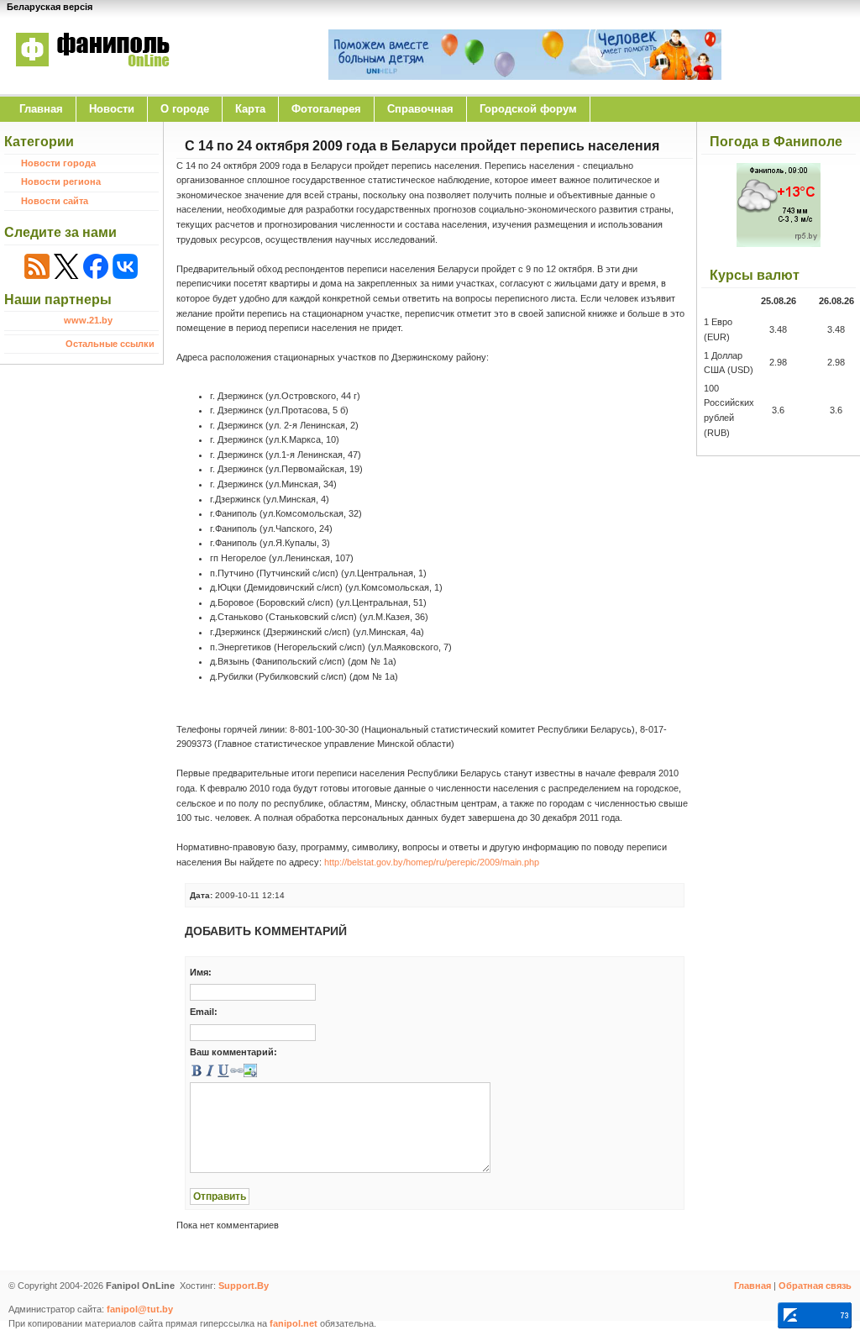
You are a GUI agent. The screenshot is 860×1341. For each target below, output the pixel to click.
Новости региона (61, 181)
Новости (111, 109)
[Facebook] (95, 266)
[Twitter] (66, 266)
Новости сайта (54, 201)
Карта (250, 109)
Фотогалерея (326, 109)
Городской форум (528, 109)
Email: (204, 1012)
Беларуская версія (49, 7)
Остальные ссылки (110, 344)
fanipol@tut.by (140, 1309)
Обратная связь (815, 1286)
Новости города (58, 163)
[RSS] (37, 266)
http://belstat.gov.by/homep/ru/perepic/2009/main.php (431, 862)
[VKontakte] (125, 266)
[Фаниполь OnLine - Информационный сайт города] (92, 78)
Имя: (201, 972)
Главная (41, 109)
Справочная (420, 109)
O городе (184, 109)
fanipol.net (293, 1323)
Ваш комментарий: (233, 1052)
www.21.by (88, 320)
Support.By (243, 1286)
